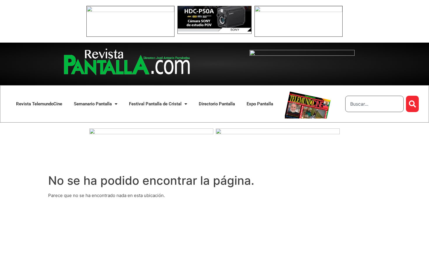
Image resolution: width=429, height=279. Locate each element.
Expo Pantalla (260, 104)
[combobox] (374, 104)
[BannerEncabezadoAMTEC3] (298, 10)
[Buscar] (412, 104)
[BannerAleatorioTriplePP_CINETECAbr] (278, 132)
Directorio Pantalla (217, 104)
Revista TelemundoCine (39, 104)
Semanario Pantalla (93, 104)
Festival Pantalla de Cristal (155, 104)
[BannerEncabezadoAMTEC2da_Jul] (130, 10)
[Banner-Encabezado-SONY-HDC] (214, 30)
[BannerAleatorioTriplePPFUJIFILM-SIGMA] (151, 132)
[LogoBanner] (302, 54)
